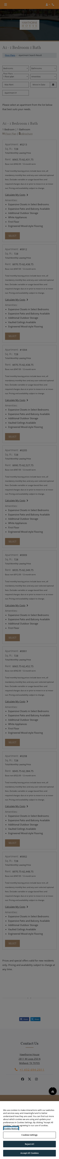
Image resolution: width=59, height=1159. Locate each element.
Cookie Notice (11, 1128)
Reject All (29, 1144)
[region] (29, 1130)
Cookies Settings (29, 1134)
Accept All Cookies (29, 1153)
